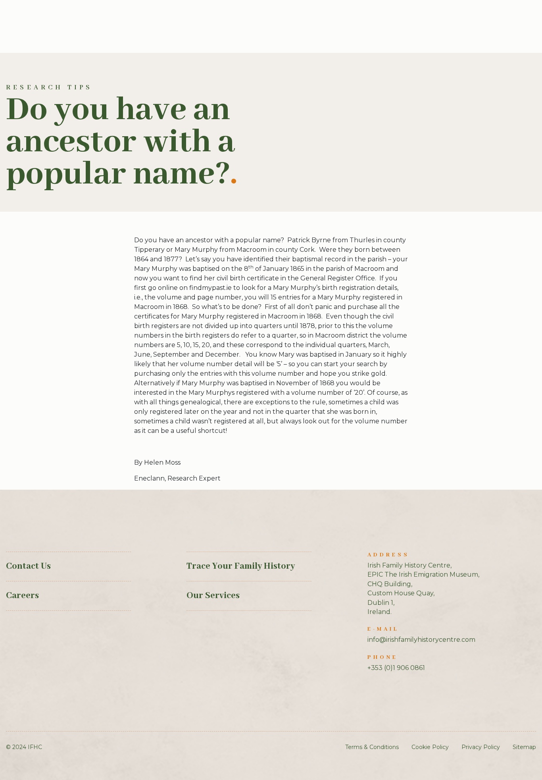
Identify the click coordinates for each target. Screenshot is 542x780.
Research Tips (49, 87)
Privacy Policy (480, 747)
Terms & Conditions (372, 747)
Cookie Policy (430, 747)
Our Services (213, 595)
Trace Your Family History (240, 566)
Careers (22, 595)
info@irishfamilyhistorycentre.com (421, 639)
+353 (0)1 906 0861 (396, 668)
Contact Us (28, 566)
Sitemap (524, 747)
